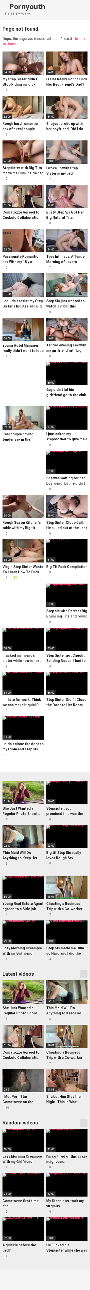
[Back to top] (81, 1280)
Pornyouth (26, 6)
